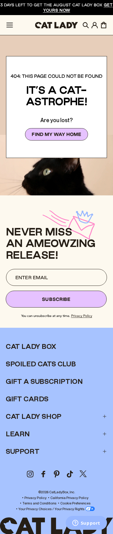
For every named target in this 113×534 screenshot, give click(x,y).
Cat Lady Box (31, 346)
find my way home (56, 134)
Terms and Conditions (39, 503)
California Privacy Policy (69, 498)
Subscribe (56, 299)
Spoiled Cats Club (41, 364)
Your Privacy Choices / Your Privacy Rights (51, 509)
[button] (9, 25)
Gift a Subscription (44, 381)
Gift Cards (27, 399)
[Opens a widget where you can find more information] (86, 523)
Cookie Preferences (75, 503)
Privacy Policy (81, 316)
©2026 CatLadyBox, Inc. (56, 492)
